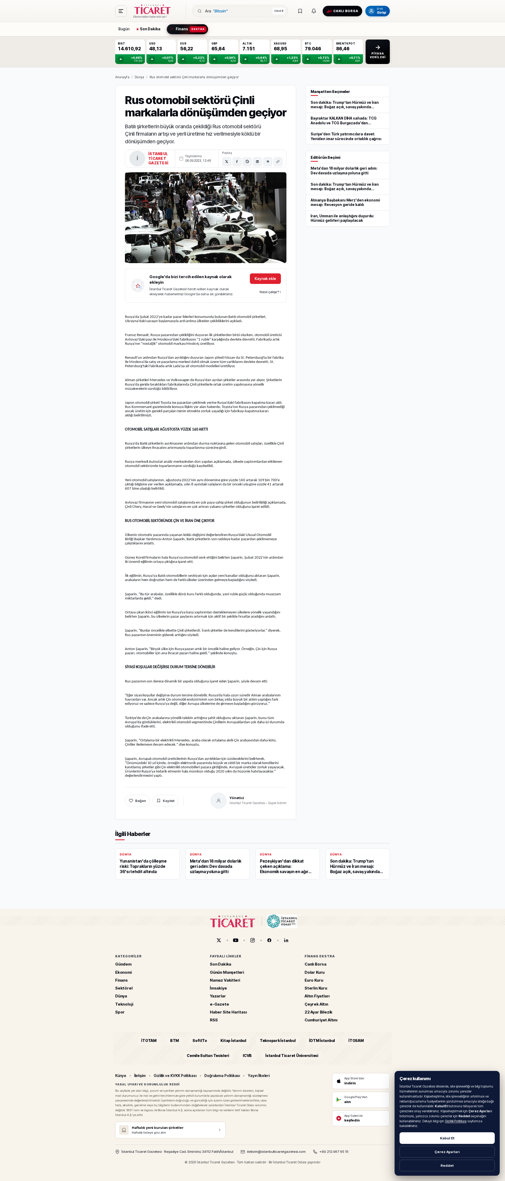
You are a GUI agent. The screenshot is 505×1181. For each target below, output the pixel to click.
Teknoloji (124, 1004)
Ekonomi (123, 972)
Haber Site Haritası (228, 1012)
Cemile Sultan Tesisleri (208, 1055)
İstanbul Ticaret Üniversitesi (291, 1055)
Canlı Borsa (315, 964)
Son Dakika (220, 964)
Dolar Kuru (315, 972)
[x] (219, 940)
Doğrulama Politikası (222, 1075)
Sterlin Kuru (316, 988)
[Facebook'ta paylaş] (237, 161)
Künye (120, 1075)
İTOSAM (356, 1041)
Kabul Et (447, 1138)
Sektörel (124, 988)
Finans (121, 980)
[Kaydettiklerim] (300, 11)
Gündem (123, 964)
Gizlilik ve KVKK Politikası (175, 1075)
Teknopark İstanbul (277, 1041)
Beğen (140, 801)
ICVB (247, 1055)
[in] (286, 940)
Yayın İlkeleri (259, 1075)
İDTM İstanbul (322, 1041)
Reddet (447, 1165)
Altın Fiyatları (317, 996)
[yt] (235, 940)
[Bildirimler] (314, 11)
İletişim (140, 1075)
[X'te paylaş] (226, 161)
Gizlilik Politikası (456, 1121)
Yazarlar (218, 996)
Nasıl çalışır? (270, 292)
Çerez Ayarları (447, 1152)
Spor (120, 1012)
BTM (174, 1041)
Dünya (139, 77)
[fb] (269, 940)
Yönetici (237, 798)
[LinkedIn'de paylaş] (257, 161)
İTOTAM (148, 1041)
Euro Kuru (314, 980)
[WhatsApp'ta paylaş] (247, 161)
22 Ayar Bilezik (318, 1012)
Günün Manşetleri (227, 972)
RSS (214, 1019)
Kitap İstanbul (233, 1041)
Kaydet (168, 801)
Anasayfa (122, 77)
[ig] (252, 940)
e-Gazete (219, 1004)
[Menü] (121, 11)
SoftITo (200, 1041)
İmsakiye (218, 988)
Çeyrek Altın (316, 1004)
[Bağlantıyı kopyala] (278, 161)
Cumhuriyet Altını (321, 1019)
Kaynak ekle (265, 278)
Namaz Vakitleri (225, 980)
